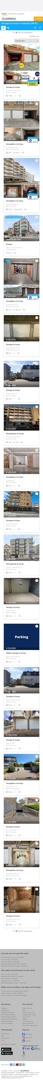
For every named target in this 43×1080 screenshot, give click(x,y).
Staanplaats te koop (15, 434)
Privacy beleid (29, 1072)
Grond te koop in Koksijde (10, 961)
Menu (39, 19)
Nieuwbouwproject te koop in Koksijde (14, 966)
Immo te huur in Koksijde (9, 974)
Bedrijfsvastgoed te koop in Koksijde (13, 964)
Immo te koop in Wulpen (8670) (12, 993)
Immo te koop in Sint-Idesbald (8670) (14, 995)
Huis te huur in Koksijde (9, 978)
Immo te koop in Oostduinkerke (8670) (14, 991)
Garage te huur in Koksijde (10, 981)
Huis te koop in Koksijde (9, 959)
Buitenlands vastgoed (16, 14)
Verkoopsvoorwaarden (22, 1074)
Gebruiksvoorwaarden (8, 1072)
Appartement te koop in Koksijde (12, 957)
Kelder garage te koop (16, 653)
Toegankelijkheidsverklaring (9, 1078)
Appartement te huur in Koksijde (12, 976)
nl (40, 14)
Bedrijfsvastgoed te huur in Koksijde (13, 983)
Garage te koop (13, 87)
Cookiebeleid (20, 1072)
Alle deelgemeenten (26, 1076)
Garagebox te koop (14, 144)
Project (9, 244)
